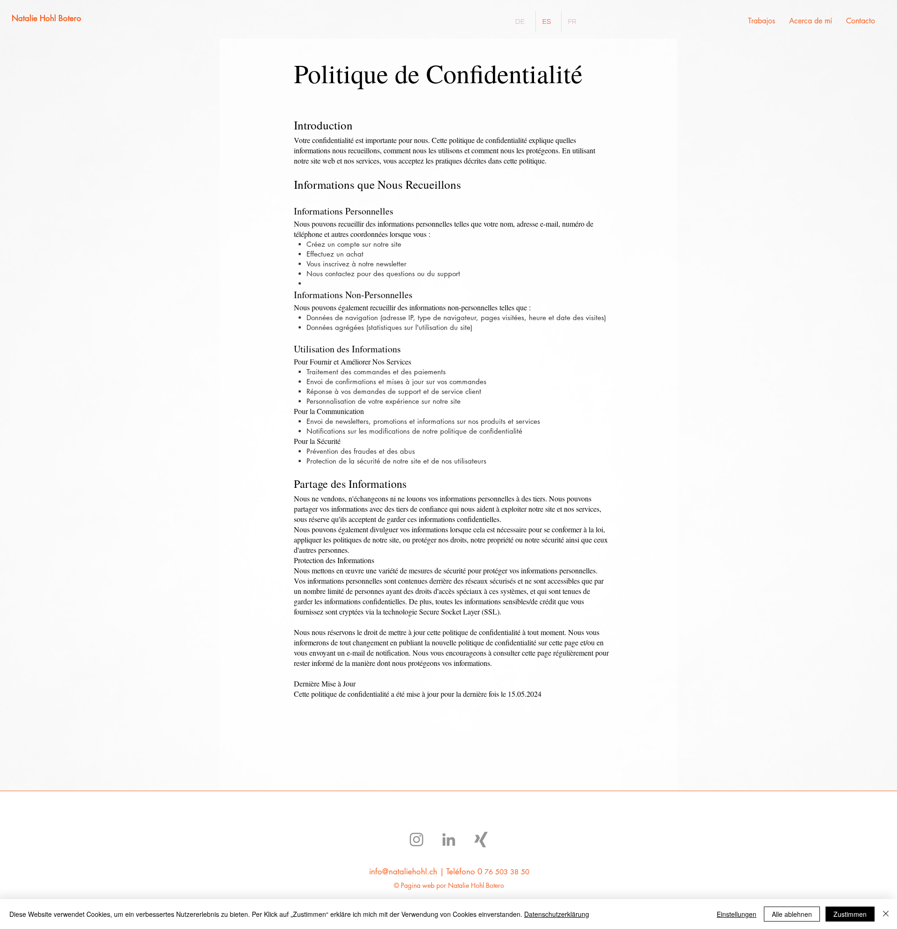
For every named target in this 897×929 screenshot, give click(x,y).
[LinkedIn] (449, 839)
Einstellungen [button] (736, 914)
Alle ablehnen (792, 914)
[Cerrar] (885, 914)
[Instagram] (416, 839)
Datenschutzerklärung (556, 914)
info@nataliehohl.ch (403, 871)
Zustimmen (850, 914)
